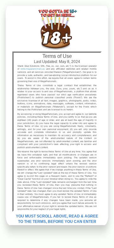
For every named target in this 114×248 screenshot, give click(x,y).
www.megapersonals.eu (33, 69)
